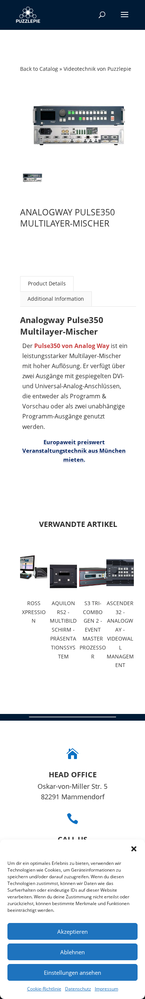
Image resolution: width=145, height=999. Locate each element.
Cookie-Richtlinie (44, 989)
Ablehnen (72, 952)
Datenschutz (78, 989)
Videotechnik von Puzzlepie (97, 68)
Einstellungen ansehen (72, 972)
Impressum (106, 989)
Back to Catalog (39, 68)
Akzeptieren (72, 931)
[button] (134, 849)
